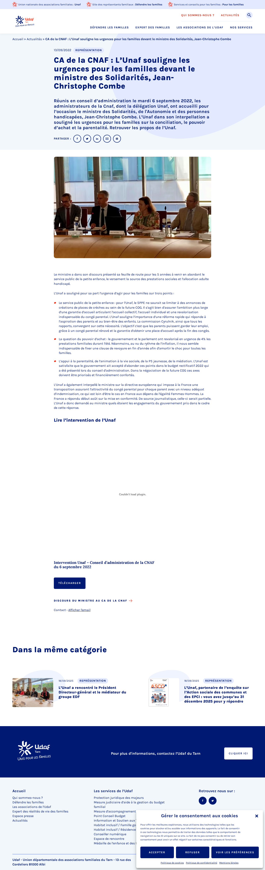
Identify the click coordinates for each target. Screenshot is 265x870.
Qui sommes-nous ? (197, 15)
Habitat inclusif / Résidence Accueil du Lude (127, 829)
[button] (257, 816)
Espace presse (23, 816)
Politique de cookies (172, 862)
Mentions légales (228, 862)
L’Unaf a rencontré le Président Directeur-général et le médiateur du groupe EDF (92, 692)
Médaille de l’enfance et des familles (121, 843)
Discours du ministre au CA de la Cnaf (90, 600)
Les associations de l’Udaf (200, 27)
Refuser (192, 852)
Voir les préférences (235, 852)
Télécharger (69, 583)
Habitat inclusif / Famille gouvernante (123, 825)
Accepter (157, 852)
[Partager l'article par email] (107, 139)
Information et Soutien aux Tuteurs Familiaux (128, 820)
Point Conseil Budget (109, 816)
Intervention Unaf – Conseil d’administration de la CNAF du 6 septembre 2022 (104, 564)
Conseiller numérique (110, 834)
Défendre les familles (148, 4)
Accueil (17, 39)
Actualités (230, 15)
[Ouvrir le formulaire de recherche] (249, 15)
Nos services (241, 27)
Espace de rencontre (109, 839)
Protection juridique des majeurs (119, 798)
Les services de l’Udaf (113, 791)
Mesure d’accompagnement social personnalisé (130, 811)
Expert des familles (152, 27)
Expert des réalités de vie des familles (40, 811)
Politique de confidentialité (201, 862)
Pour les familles (233, 4)
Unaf (78, 4)
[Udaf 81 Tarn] (24, 21)
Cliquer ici (238, 753)
